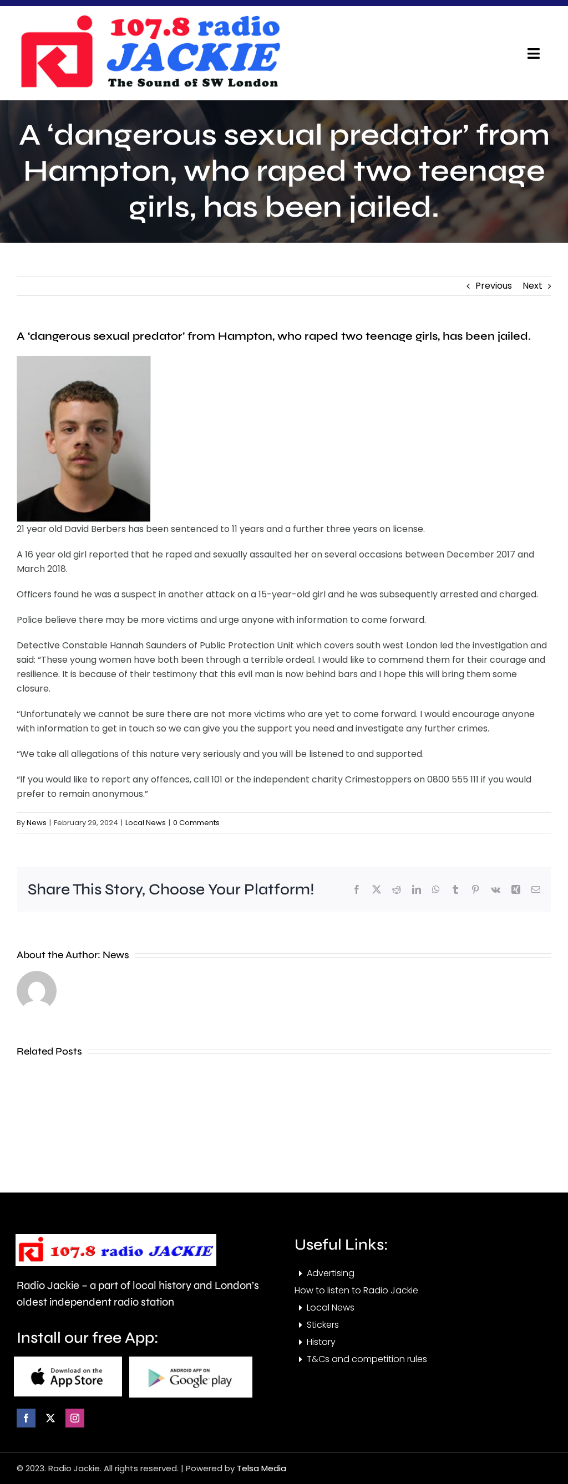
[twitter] (50, 1418)
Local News (145, 822)
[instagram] (74, 1418)
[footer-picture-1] (68, 1360)
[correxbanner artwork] (150, 18)
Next (532, 285)
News (37, 822)
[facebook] (26, 1418)
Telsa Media (261, 1468)
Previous (493, 285)
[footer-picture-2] (190, 1360)
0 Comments (196, 822)
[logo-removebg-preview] (116, 1238)
